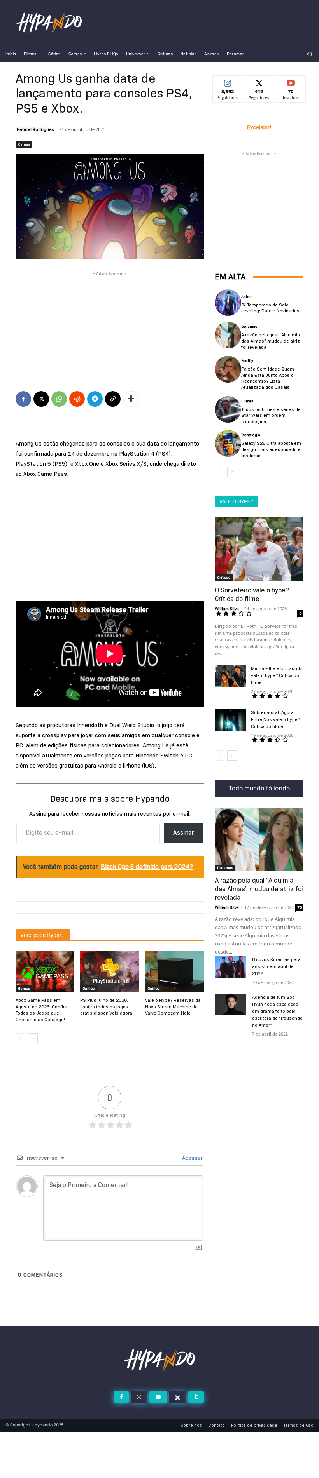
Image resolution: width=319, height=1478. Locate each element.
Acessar (192, 1157)
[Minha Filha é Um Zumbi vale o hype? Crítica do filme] (230, 676)
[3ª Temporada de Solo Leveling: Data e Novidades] (228, 302)
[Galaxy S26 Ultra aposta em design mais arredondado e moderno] (228, 443)
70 (299, 907)
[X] (41, 399)
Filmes (247, 401)
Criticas (223, 577)
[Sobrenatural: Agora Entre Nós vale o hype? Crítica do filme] (230, 720)
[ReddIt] (77, 399)
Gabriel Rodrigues (35, 129)
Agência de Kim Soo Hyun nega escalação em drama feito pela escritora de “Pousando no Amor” (277, 1011)
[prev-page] (20, 1038)
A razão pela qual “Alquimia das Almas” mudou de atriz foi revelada (270, 341)
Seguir (228, 81)
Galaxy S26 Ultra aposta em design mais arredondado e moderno (271, 449)
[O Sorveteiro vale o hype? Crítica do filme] (259, 549)
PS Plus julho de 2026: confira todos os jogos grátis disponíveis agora (106, 1006)
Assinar (183, 832)
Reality (247, 361)
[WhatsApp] (59, 399)
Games (24, 144)
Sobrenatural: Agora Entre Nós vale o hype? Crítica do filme (275, 719)
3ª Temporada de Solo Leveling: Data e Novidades (270, 308)
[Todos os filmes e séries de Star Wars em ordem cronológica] (228, 409)
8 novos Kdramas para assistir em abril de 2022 (276, 966)
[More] (131, 399)
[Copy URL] (113, 399)
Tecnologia (250, 435)
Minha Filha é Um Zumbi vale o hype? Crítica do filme (277, 675)
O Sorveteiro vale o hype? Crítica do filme (252, 594)
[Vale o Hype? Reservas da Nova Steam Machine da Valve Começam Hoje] (174, 971)
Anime (246, 297)
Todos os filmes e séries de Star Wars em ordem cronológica (271, 415)
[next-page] (33, 1038)
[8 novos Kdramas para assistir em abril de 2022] (230, 967)
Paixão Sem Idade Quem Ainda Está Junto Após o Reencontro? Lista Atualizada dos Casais (267, 378)
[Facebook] (23, 399)
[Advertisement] (110, 316)
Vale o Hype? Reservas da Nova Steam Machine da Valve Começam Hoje (173, 1006)
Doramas (249, 327)
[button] (309, 53)
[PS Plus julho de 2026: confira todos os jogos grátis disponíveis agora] (109, 971)
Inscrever (291, 81)
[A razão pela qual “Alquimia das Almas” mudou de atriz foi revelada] (228, 335)
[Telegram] (95, 399)
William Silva (227, 608)
